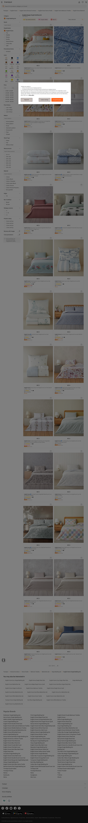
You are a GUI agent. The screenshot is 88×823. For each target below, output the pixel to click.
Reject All (26, 99)
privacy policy (31, 95)
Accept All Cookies (57, 99)
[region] (44, 93)
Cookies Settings (44, 99)
